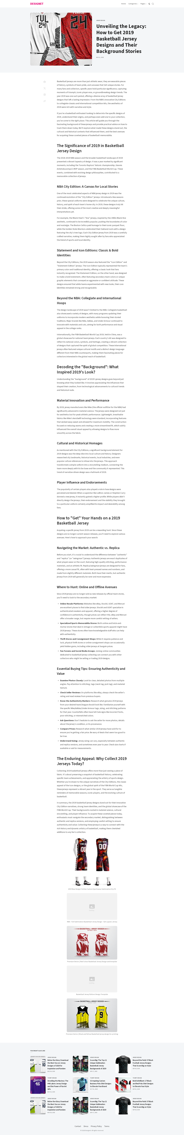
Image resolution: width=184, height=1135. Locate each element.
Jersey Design (100, 20)
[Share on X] (44, 88)
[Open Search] (153, 4)
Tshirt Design (52, 1078)
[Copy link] (44, 101)
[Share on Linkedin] (44, 94)
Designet (36, 4)
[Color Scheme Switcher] (149, 4)
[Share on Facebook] (44, 82)
